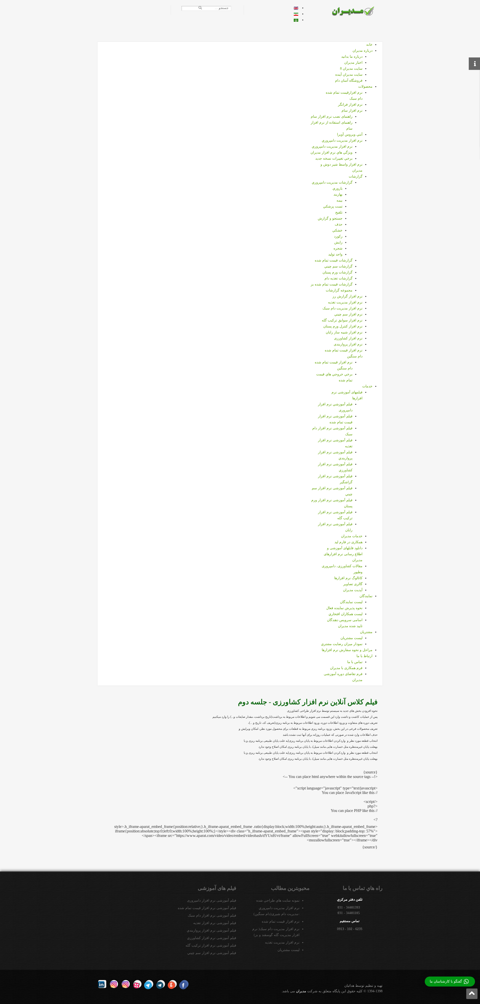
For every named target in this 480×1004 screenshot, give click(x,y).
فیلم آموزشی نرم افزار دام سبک (212, 915)
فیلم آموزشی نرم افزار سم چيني (211, 953)
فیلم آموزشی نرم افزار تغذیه (214, 923)
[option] (296, 8)
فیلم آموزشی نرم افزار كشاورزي (211, 938)
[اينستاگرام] (126, 984)
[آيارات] (138, 984)
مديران (301, 991)
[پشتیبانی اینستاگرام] (114, 984)
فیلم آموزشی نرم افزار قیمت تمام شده (207, 908)
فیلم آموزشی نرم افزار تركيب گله (211, 945)
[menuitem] (369, 44)
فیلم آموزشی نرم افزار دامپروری (211, 900)
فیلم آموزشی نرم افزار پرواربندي (211, 930)
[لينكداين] (102, 984)
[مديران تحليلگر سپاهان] (356, 11)
